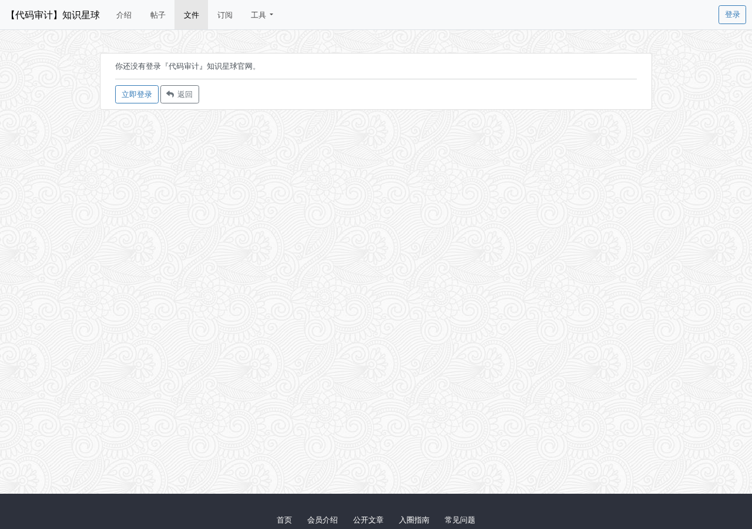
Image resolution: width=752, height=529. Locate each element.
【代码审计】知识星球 (53, 14)
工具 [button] (259, 14)
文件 (191, 14)
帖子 (158, 14)
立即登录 (137, 94)
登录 (732, 14)
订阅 (225, 14)
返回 (183, 94)
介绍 (124, 14)
